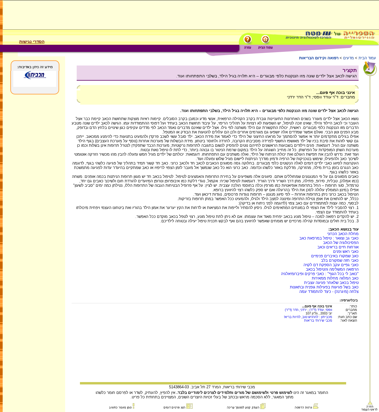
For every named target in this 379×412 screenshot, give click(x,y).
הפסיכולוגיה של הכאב (341, 242)
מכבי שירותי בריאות (318, 320)
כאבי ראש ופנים (346, 251)
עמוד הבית (367, 58)
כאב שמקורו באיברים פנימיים (335, 256)
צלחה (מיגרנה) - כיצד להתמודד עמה (329, 291)
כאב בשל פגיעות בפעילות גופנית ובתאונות (324, 287)
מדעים (348, 58)
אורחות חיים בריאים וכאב (338, 247)
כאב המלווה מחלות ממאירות (335, 278)
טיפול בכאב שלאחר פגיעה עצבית (331, 282)
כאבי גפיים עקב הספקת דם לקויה (331, 265)
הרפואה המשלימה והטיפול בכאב (332, 269)
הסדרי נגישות (31, 41)
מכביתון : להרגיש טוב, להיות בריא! (308, 317)
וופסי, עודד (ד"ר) (320, 310)
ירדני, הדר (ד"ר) (296, 310)
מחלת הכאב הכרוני (343, 233)
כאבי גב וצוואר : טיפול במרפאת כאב (329, 238)
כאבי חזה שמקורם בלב (340, 260)
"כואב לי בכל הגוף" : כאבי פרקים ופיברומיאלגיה (320, 274)
